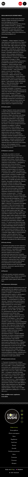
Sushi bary (14, 442)
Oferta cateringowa (14, 433)
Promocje (14, 460)
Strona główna (14, 430)
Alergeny (14, 463)
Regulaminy (14, 439)
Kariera (14, 445)
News (14, 436)
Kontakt (14, 448)
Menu (14, 454)
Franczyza (14, 457)
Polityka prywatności (14, 451)
